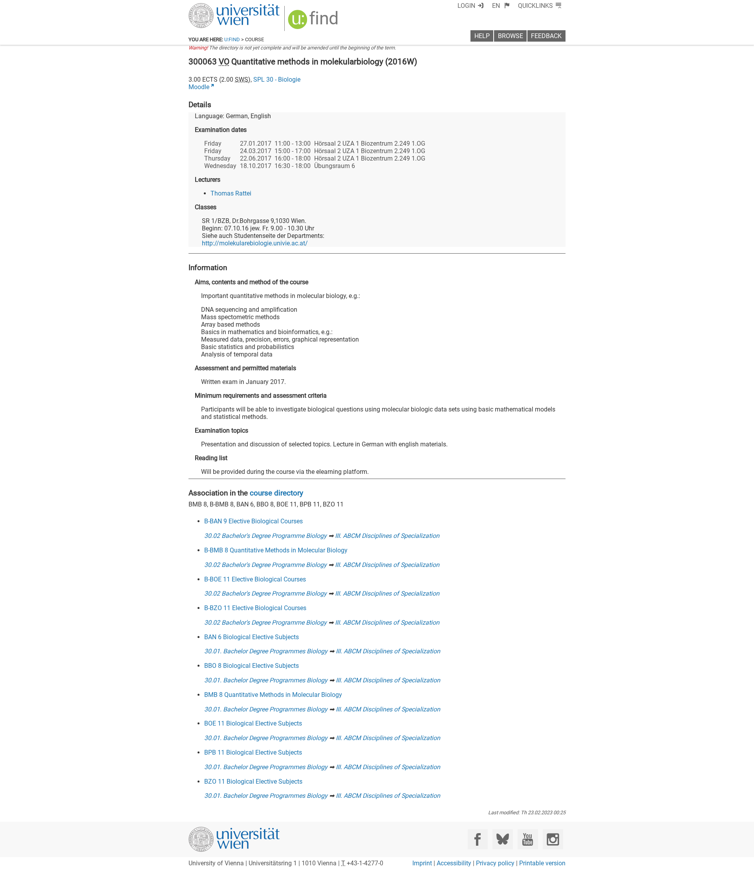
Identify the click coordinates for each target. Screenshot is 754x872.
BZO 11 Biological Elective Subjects (253, 781)
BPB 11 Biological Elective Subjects (253, 752)
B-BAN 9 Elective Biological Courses (253, 521)
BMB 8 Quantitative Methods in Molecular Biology (273, 694)
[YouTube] (528, 839)
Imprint (422, 863)
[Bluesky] (502, 839)
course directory (276, 492)
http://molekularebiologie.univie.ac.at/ (255, 243)
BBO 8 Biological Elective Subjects (251, 665)
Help (482, 36)
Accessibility (454, 863)
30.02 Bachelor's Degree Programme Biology (265, 535)
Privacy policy (495, 863)
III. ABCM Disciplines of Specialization (387, 535)
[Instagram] (553, 839)
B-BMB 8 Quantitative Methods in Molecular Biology (276, 550)
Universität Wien (215, 7)
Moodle (198, 87)
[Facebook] (478, 839)
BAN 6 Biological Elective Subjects (251, 637)
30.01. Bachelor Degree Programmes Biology (266, 651)
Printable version (542, 863)
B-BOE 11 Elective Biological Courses (255, 579)
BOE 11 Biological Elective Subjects (253, 723)
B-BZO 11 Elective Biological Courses (255, 608)
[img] (314, 22)
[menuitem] (501, 5)
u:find (232, 39)
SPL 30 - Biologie (276, 79)
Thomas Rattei (230, 193)
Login (466, 5)
